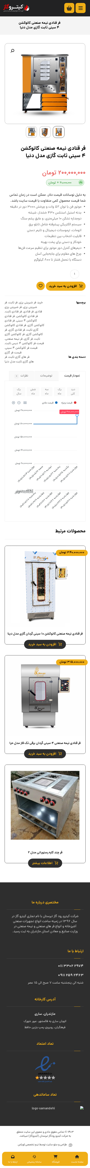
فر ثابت (13, 302)
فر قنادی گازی (17, 330)
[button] (12, 50)
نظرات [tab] (22, 376)
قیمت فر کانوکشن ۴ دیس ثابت (24, 343)
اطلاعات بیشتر (42, 863)
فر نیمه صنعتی (14, 339)
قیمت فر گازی (13, 352)
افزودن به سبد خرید (63, 286)
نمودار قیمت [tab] (72, 376)
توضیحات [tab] (46, 376)
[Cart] (71, 8)
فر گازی (28, 339)
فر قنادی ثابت (13, 311)
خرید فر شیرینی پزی (31, 302)
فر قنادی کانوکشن (27, 316)
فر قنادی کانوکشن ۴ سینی (21, 318)
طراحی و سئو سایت (56, 1145)
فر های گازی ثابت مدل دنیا (19, 359)
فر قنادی (28, 311)
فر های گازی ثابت (19, 357)
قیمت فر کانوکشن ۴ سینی (21, 348)
